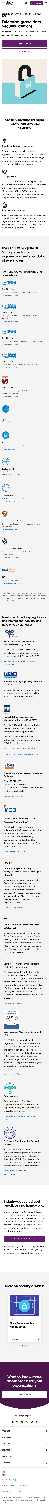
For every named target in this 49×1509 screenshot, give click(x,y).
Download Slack (8, 1480)
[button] (22, 1346)
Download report (8, 449)
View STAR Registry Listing (12, 583)
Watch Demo (24, 52)
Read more (33, 1253)
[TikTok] (36, 1422)
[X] (27, 1422)
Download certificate (10, 296)
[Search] (26, 3)
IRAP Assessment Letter (15, 851)
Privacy (4, 1485)
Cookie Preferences (24, 1485)
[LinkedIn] (13, 1422)
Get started (36, 3)
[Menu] (45, 3)
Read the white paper (24, 1239)
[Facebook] (22, 1422)
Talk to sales (24, 43)
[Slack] (7, 3)
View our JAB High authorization (19, 754)
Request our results (13, 796)
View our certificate (13, 1074)
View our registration (14, 907)
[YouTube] (32, 1422)
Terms (12, 1485)
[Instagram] (17, 1422)
